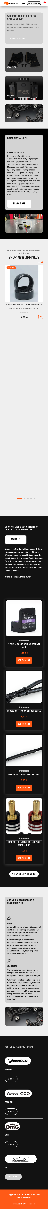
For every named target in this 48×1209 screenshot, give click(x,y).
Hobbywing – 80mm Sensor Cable (24, 775)
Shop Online (17, 39)
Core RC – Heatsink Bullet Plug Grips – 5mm (24, 843)
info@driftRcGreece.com (24, 1204)
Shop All (13, 1177)
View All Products (24, 874)
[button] (42, 262)
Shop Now (34, 3)
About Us (15, 539)
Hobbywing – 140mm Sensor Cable (24, 711)
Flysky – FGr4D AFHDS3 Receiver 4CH (24, 645)
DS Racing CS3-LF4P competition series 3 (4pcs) (24, 304)
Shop (11, 1079)
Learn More (19, 203)
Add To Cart (24, 660)
